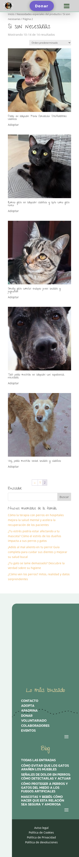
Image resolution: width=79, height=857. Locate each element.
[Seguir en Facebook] (58, 625)
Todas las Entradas (38, 760)
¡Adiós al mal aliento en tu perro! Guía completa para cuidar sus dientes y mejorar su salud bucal (37, 552)
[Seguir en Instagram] (27, 625)
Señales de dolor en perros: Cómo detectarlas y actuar (46, 776)
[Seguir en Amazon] (27, 639)
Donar (41, 6)
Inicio (11, 14)
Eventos (28, 731)
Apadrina (29, 711)
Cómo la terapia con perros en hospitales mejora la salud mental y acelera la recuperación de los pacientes (36, 520)
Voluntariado (34, 721)
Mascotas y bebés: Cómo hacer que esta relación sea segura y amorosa (42, 800)
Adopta (27, 706)
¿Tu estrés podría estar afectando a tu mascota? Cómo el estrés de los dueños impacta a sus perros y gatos (34, 536)
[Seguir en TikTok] (42, 625)
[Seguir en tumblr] (42, 639)
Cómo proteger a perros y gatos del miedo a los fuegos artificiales (44, 787)
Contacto (29, 701)
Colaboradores (35, 726)
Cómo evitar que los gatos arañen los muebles (45, 767)
